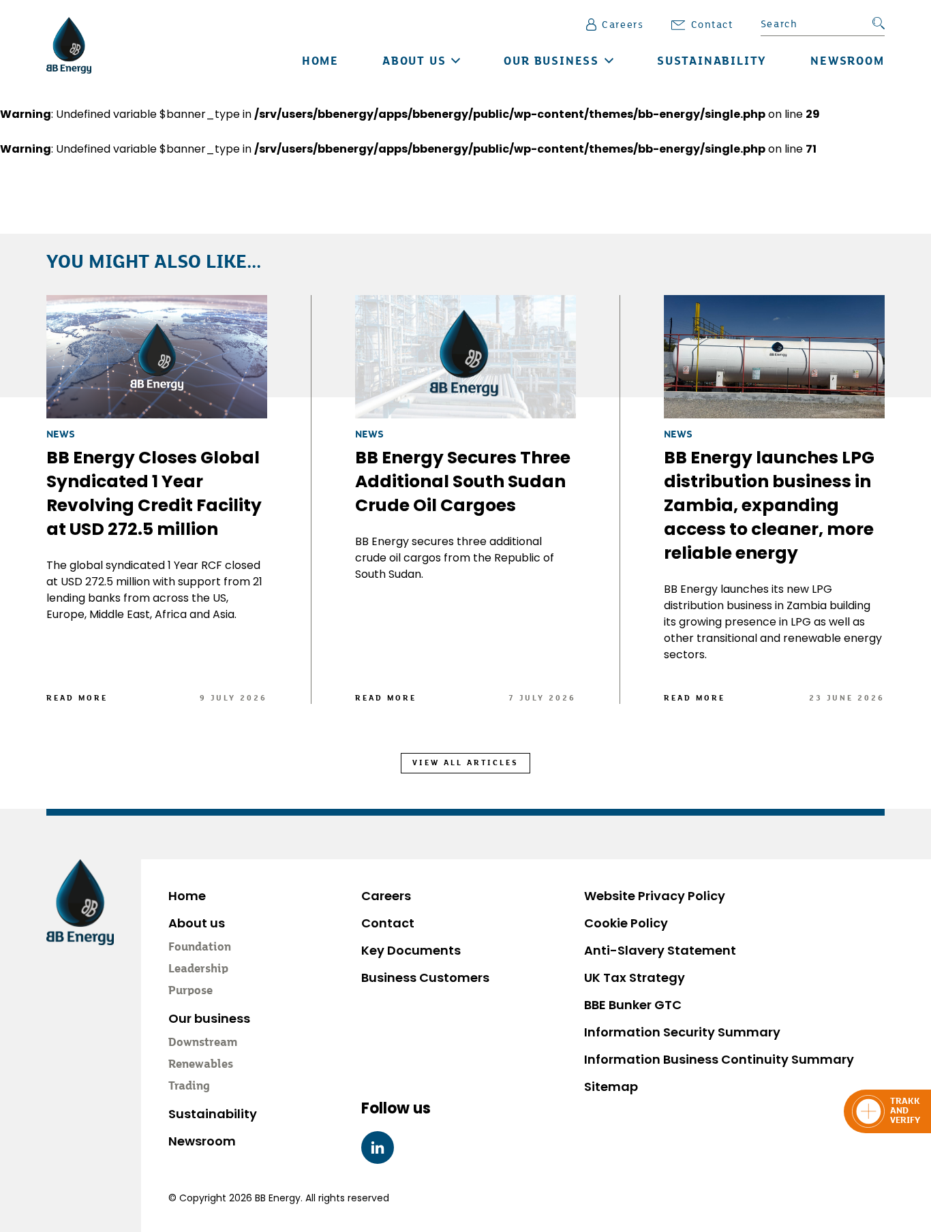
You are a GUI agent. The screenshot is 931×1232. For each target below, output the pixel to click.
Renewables (200, 1065)
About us (414, 62)
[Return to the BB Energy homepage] (68, 45)
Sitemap (611, 1086)
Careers (622, 25)
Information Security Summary (682, 1032)
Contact (712, 25)
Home (320, 62)
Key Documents (411, 950)
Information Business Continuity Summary (719, 1059)
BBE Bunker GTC (633, 1004)
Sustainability (712, 62)
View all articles (465, 763)
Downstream (202, 1043)
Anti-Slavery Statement (660, 950)
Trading (189, 1087)
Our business (551, 62)
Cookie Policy (626, 922)
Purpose (190, 991)
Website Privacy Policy (654, 895)
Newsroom (847, 62)
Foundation (199, 948)
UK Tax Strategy (634, 977)
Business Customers (425, 977)
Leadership (198, 970)
